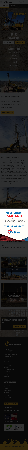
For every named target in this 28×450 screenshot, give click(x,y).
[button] (26, 210)
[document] (14, 225)
